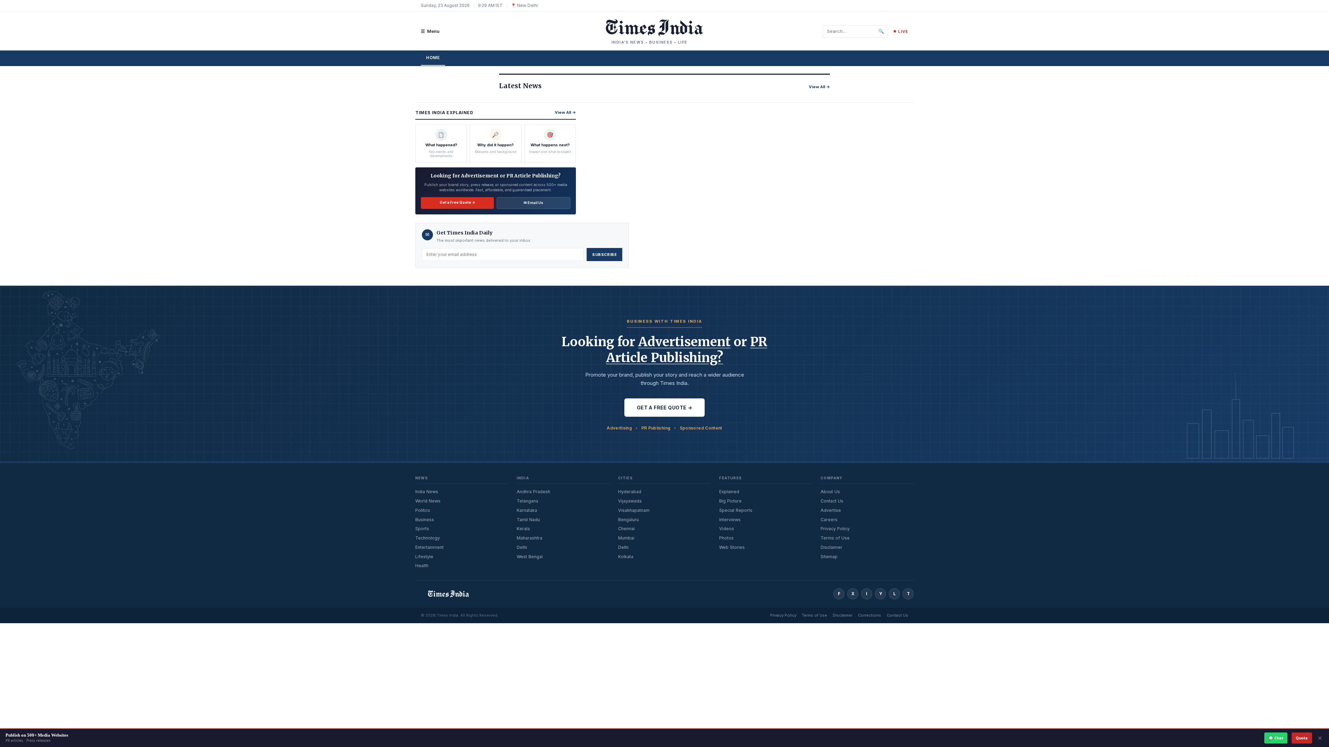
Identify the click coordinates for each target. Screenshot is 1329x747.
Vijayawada (630, 501)
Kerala (523, 528)
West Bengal (530, 556)
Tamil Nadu (528, 519)
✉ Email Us (533, 203)
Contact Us (832, 501)
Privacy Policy (835, 528)
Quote (1302, 737)
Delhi (522, 547)
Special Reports (735, 510)
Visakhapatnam (634, 510)
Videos (726, 528)
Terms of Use (835, 538)
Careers (829, 519)
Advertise (831, 510)
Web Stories (732, 547)
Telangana (527, 501)
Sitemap (829, 556)
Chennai (626, 528)
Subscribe (604, 254)
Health (421, 565)
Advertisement (684, 342)
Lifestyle (424, 556)
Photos (726, 538)
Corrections (869, 615)
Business (424, 519)
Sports (422, 528)
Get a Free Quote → (457, 202)
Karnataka (527, 510)
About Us (830, 491)
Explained (729, 491)
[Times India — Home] (649, 28)
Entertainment (429, 547)
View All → (819, 86)
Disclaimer (831, 547)
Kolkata (625, 556)
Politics (422, 510)
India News (426, 491)
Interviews (730, 519)
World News (428, 501)
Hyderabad (629, 491)
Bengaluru (628, 519)
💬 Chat (1275, 737)
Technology (427, 538)
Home (433, 57)
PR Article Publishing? (687, 350)
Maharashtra (529, 538)
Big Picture (730, 501)
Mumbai (626, 538)
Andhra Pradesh (533, 491)
